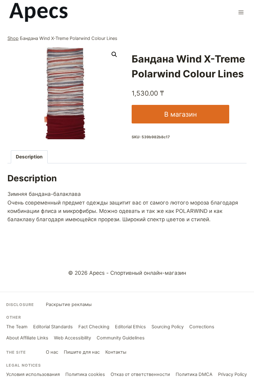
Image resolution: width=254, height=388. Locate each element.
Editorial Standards (53, 327)
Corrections (201, 327)
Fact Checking (93, 327)
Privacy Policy (232, 374)
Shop (13, 38)
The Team (17, 327)
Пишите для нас (82, 352)
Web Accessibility (72, 338)
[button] (114, 54)
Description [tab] (29, 157)
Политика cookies (85, 374)
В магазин (180, 114)
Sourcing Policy (167, 327)
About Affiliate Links (27, 338)
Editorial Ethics (130, 327)
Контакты (115, 352)
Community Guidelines (121, 338)
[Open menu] (241, 12)
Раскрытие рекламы (69, 304)
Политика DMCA (194, 374)
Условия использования (33, 374)
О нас (52, 352)
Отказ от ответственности (140, 374)
